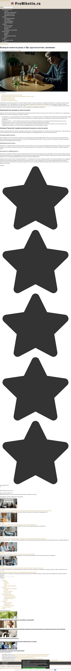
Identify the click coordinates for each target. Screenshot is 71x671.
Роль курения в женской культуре (9, 638)
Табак (5, 37)
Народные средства (9, 13)
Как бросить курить (7, 9)
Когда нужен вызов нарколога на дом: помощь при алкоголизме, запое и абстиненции (21, 568)
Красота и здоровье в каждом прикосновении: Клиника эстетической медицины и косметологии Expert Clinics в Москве (32, 629)
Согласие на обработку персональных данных (11, 667)
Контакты (4, 41)
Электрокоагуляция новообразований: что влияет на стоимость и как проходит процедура (23, 538)
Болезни (6, 28)
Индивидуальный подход (8, 99)
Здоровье (4, 24)
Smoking (4, 580)
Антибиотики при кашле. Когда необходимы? (12, 650)
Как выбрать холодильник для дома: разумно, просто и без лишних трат (18, 524)
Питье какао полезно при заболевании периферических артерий (31, 655)
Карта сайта (5, 662)
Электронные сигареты (10, 35)
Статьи (4, 38)
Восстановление (8, 21)
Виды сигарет (5, 31)
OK (55, 669)
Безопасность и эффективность (10, 100)
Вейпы (6, 34)
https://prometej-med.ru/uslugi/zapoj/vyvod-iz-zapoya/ (38, 105)
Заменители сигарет (9, 15)
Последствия (7, 27)
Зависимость (7, 19)
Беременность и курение (10, 30)
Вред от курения (8, 25)
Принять (34, 668)
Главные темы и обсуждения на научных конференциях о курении (18, 641)
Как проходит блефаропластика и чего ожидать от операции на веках (17, 554)
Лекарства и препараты (10, 12)
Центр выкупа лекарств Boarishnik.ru (25, 657)
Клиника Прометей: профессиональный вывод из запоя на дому (18, 96)
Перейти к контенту (5, 0)
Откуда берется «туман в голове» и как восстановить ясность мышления (18, 572)
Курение (4, 16)
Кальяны (6, 32)
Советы (6, 11)
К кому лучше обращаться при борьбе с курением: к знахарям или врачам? (30, 654)
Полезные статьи (8, 40)
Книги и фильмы (8, 22)
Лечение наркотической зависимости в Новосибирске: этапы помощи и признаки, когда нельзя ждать (25, 510)
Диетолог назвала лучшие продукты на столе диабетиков (28, 658)
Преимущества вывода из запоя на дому (12, 95)
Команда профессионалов (8, 97)
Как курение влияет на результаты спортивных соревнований (17, 619)
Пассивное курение (9, 18)
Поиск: (2, 7)
